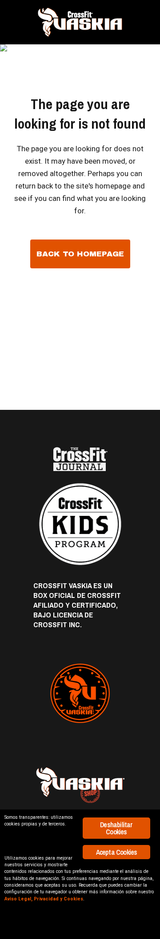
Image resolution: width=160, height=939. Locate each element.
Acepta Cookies (116, 852)
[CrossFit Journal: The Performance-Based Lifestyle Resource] (80, 459)
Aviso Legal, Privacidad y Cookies (43, 898)
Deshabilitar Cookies (116, 828)
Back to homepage (80, 254)
